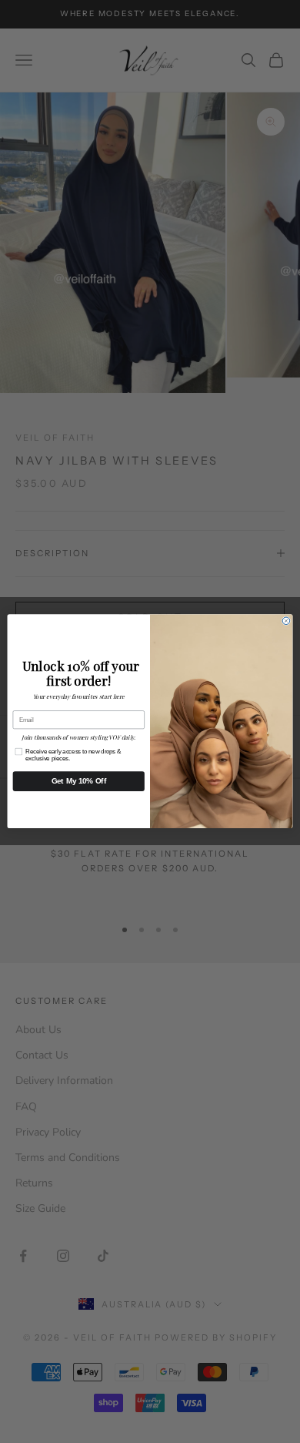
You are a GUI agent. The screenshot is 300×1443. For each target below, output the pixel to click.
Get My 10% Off (79, 781)
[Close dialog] (286, 621)
